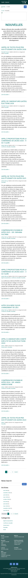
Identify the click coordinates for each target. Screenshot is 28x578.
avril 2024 (5, 503)
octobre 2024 (6, 499)
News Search (6, 481)
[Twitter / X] (23, 2)
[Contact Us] (17, 564)
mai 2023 (5, 510)
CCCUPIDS (16, 547)
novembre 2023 (6, 508)
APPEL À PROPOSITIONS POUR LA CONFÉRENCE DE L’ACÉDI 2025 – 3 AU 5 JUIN (13, 272)
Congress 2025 (17, 544)
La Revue (3, 547)
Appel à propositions (6, 277)
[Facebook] (14, 564)
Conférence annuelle (6, 146)
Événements (3, 544)
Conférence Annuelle (18, 540)
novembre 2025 (6, 492)
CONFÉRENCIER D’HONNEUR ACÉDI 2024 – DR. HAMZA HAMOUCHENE (11, 382)
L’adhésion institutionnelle (19, 536)
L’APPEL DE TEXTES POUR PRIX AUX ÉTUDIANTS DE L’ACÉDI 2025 (13, 177)
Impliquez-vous (4, 556)
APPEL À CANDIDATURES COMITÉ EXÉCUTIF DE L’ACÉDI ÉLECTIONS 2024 (13, 341)
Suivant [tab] (16, 513)
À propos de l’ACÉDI (5, 536)
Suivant (16, 472)
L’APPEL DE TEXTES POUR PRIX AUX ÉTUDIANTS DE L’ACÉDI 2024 (13, 419)
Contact (2, 538)
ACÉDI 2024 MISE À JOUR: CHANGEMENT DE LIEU (10, 306)
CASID (8, 6)
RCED (4, 529)
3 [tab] (11, 513)
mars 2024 (5, 506)
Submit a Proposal (17, 542)
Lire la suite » (5, 94)
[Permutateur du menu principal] (25, 6)
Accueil (2, 535)
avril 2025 (5, 495)
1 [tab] (8, 513)
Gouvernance (4, 347)
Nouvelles (6, 53)
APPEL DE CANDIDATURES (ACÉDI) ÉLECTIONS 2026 (14, 102)
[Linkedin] (25, 2)
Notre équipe (3, 552)
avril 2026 (5, 490)
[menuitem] (3, 2)
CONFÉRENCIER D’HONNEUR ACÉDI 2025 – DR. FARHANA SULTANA (11, 232)
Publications (3, 553)
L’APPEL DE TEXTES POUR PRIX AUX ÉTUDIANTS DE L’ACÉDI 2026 (13, 48)
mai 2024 (5, 501)
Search (24, 484)
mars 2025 (5, 497)
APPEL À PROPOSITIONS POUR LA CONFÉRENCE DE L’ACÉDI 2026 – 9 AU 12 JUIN (13, 141)
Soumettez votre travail (5, 555)
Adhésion (16, 535)
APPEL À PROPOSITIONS (18, 541)
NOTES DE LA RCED (4, 549)
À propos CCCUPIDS (18, 549)
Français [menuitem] (7, 2)
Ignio (2, 551)
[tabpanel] (14, 500)
